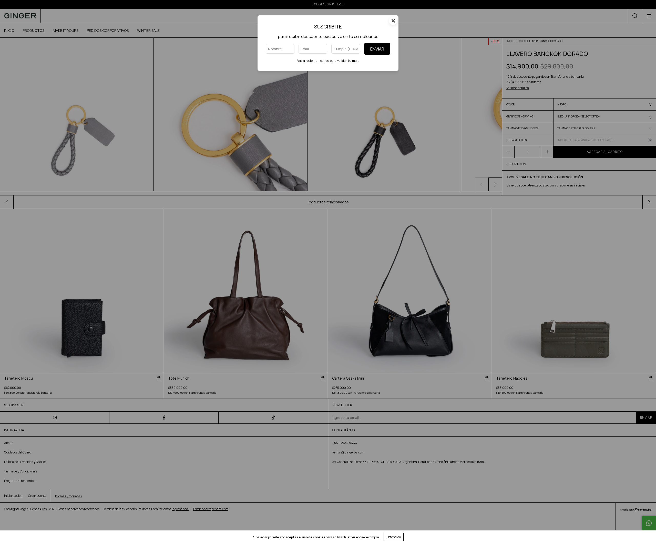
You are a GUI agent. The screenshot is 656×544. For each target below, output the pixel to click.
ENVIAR (377, 49)
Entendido (393, 537)
